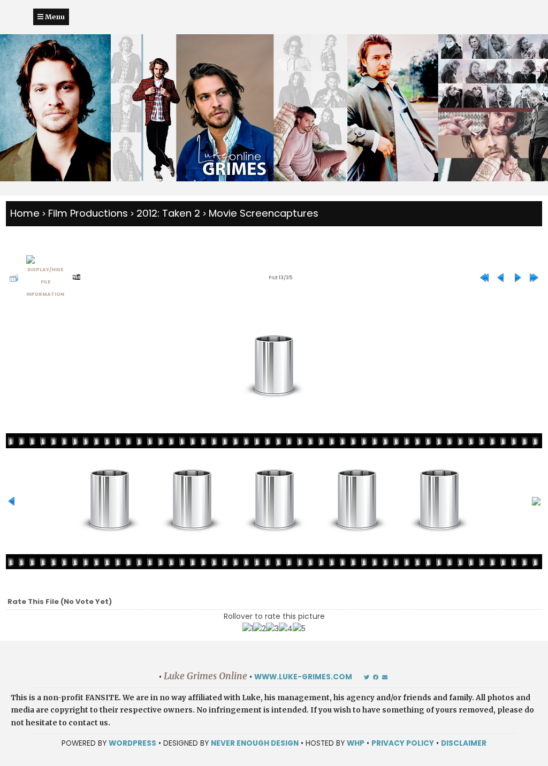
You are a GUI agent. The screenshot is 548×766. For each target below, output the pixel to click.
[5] (299, 629)
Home (25, 213)
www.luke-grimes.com (303, 677)
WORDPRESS (132, 743)
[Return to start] (484, 278)
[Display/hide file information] (45, 277)
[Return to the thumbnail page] (14, 278)
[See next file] (517, 278)
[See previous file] (501, 278)
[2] (259, 629)
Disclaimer (463, 743)
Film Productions (88, 213)
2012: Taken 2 (168, 213)
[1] (247, 629)
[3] (272, 629)
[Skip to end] (534, 278)
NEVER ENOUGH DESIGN (255, 743)
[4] (286, 629)
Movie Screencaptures (263, 213)
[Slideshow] (76, 278)
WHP (355, 743)
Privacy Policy (402, 743)
